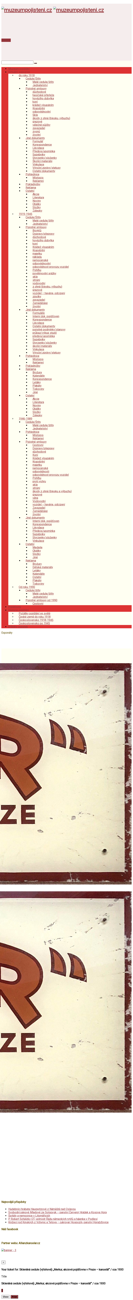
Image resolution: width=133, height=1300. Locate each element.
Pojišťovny (14, 606)
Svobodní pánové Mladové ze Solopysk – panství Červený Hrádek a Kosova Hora (57, 1212)
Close (5, 1296)
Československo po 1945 (34, 623)
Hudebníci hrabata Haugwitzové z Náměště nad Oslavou (42, 1209)
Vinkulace (38, 540)
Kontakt (6, 40)
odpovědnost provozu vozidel (51, 266)
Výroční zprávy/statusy (47, 352)
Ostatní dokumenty (44, 171)
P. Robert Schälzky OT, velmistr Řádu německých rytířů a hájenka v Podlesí (52, 1219)
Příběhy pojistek (18, 626)
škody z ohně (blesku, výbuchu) (51, 118)
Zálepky (37, 210)
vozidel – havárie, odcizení (49, 293)
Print (14, 1296)
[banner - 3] (8, 1250)
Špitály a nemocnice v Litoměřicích (29, 1215)
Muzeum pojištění (19, 68)
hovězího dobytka (43, 98)
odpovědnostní (42, 111)
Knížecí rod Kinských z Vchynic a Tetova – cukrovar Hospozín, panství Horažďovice (58, 1222)
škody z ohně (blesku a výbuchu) (52, 491)
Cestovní (38, 603)
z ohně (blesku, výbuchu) (47, 286)
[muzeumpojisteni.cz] (26, 10)
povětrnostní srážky (44, 273)
